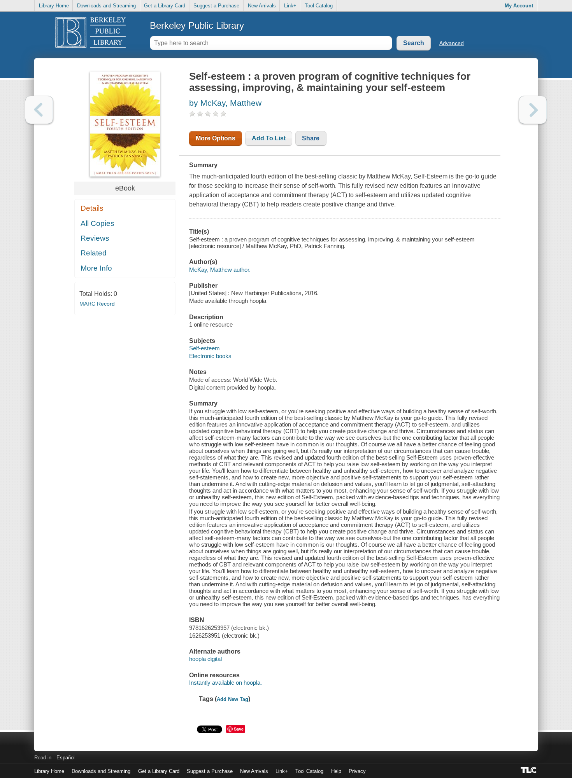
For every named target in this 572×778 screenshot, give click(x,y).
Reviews (95, 238)
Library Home (54, 6)
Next (533, 110)
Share (310, 138)
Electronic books (210, 356)
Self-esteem (204, 348)
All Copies (97, 223)
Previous (39, 110)
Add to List (269, 138)
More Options (215, 138)
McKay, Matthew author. (220, 269)
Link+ (290, 6)
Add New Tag (232, 699)
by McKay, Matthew (225, 102)
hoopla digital (205, 659)
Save (239, 729)
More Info (96, 268)
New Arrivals (262, 6)
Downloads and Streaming (106, 6)
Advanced (451, 43)
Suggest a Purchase (216, 6)
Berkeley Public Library (197, 25)
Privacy (357, 771)
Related (94, 253)
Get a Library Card (164, 6)
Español (65, 758)
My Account (519, 6)
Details (92, 208)
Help (336, 771)
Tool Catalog (319, 6)
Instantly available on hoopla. (225, 682)
